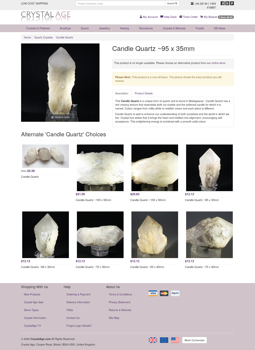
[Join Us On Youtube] (227, 3)
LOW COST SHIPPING (34, 3)
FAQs (69, 310)
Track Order (190, 17)
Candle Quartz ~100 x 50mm (93, 200)
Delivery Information (78, 302)
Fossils (200, 28)
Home (27, 37)
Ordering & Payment (78, 294)
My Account (150, 17)
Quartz (85, 28)
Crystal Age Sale (33, 302)
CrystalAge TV (32, 325)
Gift (219, 28)
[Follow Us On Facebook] (223, 3)
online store (218, 63)
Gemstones (146, 28)
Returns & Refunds (120, 310)
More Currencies (194, 340)
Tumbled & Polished (38, 28)
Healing (124, 28)
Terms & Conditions (120, 294)
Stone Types (31, 310)
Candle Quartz (64, 37)
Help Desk (170, 17)
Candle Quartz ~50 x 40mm (147, 267)
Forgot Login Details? (79, 325)
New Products (32, 294)
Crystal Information (35, 318)
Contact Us (73, 318)
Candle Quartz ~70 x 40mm (202, 267)
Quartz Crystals (43, 37)
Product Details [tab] (144, 93)
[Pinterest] (232, 3)
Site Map (114, 318)
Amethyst (65, 28)
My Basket (218, 17)
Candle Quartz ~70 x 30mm (93, 267)
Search (171, 3)
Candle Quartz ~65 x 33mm (202, 200)
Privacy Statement (119, 302)
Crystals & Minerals (174, 28)
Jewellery (104, 28)
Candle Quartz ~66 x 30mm (38, 267)
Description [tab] (121, 93)
